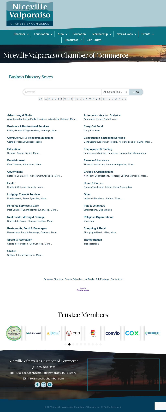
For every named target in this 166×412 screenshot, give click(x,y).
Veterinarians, (91, 210)
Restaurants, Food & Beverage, (23, 232)
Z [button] (125, 99)
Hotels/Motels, (14, 198)
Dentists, (32, 187)
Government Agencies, (41, 176)
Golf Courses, (37, 244)
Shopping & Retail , (93, 232)
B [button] (49, 99)
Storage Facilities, (37, 221)
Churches (89, 221)
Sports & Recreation (19, 239)
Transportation (93, 239)
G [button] (65, 99)
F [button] (61, 99)
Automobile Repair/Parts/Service (100, 119)
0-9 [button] (40, 99)
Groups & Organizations (98, 171)
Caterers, (45, 232)
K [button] (77, 99)
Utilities (11, 251)
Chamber (19, 34)
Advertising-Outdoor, (58, 119)
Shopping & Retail (95, 228)
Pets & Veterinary (94, 205)
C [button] (52, 99)
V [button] (112, 99)
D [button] (55, 99)
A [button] (46, 99)
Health (11, 183)
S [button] (103, 99)
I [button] (71, 99)
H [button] (68, 99)
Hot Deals (89, 279)
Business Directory (53, 279)
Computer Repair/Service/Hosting (24, 142)
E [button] (58, 99)
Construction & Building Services (104, 137)
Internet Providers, (25, 255)
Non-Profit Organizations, (97, 176)
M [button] (83, 99)
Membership (100, 34)
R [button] (100, 99)
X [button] (119, 99)
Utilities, (11, 255)
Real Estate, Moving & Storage (26, 217)
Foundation (41, 34)
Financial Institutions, (94, 164)
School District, (24, 153)
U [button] (109, 99)
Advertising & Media (19, 115)
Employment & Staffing (98, 149)
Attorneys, (46, 130)
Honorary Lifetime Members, (125, 176)
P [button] (93, 99)
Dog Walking (105, 210)
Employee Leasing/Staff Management (127, 153)
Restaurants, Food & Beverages (27, 228)
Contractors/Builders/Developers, (101, 142)
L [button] (80, 99)
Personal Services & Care (23, 205)
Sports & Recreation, (18, 244)
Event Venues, (14, 164)
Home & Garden (93, 183)
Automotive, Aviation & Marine (102, 115)
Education (79, 34)
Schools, (11, 153)
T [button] (106, 99)
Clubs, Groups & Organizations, (23, 130)
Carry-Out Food (93, 126)
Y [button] (122, 99)
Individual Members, (94, 198)
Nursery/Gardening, (94, 187)
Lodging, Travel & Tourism (23, 194)
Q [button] (96, 99)
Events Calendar (73, 279)
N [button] (86, 99)
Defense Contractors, (18, 176)
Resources (71, 39)
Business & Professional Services (28, 126)
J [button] (74, 99)
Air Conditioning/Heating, (131, 142)
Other (87, 194)
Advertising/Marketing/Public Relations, (27, 119)
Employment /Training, (95, 153)
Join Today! (94, 39)
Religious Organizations (98, 217)
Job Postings (102, 279)
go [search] (137, 92)
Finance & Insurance (96, 160)
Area (61, 34)
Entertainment (16, 160)
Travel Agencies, (31, 198)
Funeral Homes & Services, (36, 210)
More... (73, 119)
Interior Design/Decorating (118, 187)
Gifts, (107, 232)
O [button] (90, 99)
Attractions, (29, 164)
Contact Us (116, 279)
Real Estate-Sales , (17, 221)
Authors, (110, 198)
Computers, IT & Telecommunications (30, 137)
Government (15, 171)
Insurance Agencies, (116, 164)
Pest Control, (14, 210)
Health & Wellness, (17, 187)
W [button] (116, 99)
